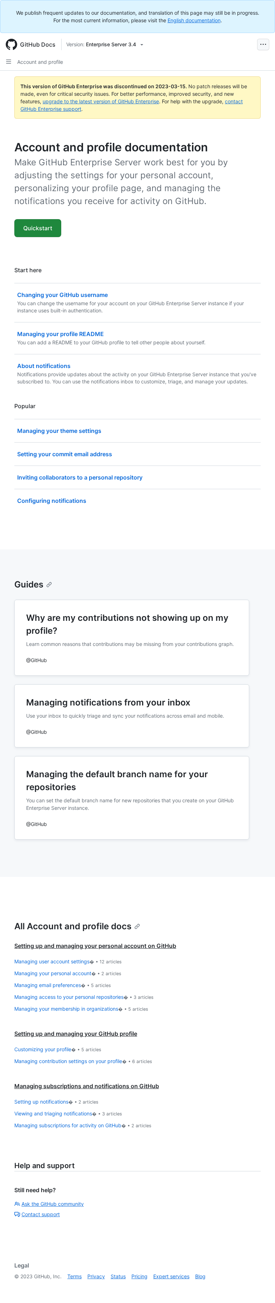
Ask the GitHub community (52, 1204)
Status (118, 1276)
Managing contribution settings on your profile (83, 1061)
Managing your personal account (67, 973)
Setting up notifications (56, 1102)
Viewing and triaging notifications (68, 1113)
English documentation (194, 20)
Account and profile (40, 62)
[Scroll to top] (259, 1287)
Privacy (96, 1276)
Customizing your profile (57, 1049)
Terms (74, 1276)
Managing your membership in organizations (81, 1009)
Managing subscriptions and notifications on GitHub (86, 1086)
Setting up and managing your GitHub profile (75, 1033)
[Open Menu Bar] (263, 44)
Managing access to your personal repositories (84, 997)
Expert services (171, 1276)
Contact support (40, 1214)
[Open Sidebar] (8, 61)
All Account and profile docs (72, 926)
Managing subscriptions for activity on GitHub (82, 1125)
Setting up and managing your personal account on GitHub (95, 945)
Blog (200, 1276)
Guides (28, 584)
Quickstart (37, 228)
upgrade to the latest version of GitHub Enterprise (101, 101)
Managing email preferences (62, 985)
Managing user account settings (68, 961)
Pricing (139, 1276)
